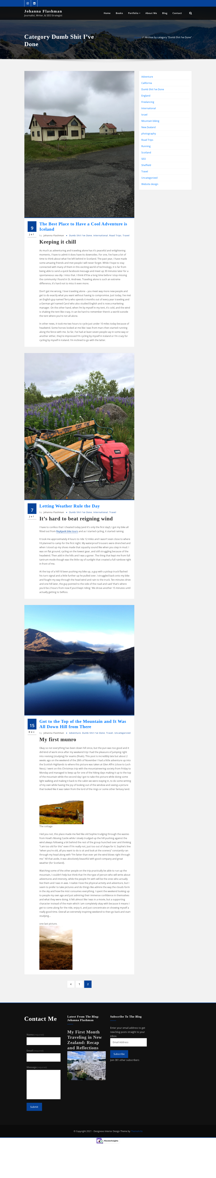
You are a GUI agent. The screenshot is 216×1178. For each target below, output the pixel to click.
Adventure (75, 733)
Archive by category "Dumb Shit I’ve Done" (168, 37)
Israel (144, 114)
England (145, 95)
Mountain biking (150, 121)
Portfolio (133, 13)
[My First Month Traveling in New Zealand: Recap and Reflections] (86, 1065)
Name (35, 1034)
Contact (177, 13)
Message (37, 1067)
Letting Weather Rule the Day (69, 505)
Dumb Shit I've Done (80, 235)
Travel (126, 235)
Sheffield (146, 165)
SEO (143, 158)
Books (119, 13)
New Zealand (148, 127)
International (100, 235)
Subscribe (119, 1054)
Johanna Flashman (43, 11)
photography (148, 133)
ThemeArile (137, 1131)
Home (107, 13)
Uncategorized (122, 733)
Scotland (146, 152)
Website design (149, 184)
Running (146, 146)
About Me (151, 13)
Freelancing (147, 102)
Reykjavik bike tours (67, 531)
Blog (164, 13)
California (146, 83)
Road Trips (115, 235)
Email (35, 1050)
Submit (34, 1107)
